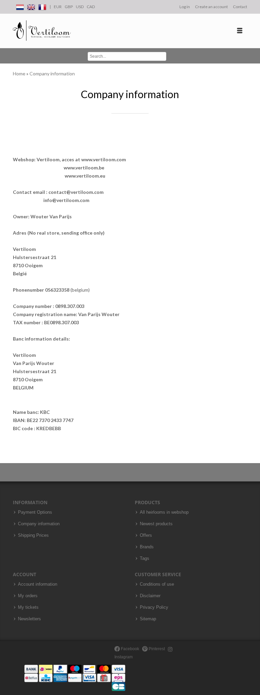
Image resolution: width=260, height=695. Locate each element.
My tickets (28, 607)
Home (19, 73)
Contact (240, 6)
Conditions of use (157, 584)
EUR (58, 6)
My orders (28, 596)
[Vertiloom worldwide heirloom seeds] (42, 31)
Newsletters (29, 619)
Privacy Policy (154, 607)
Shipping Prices (33, 535)
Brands (147, 547)
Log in (184, 6)
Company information (52, 73)
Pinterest (156, 648)
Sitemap (148, 619)
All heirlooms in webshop (164, 512)
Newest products (156, 524)
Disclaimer (150, 596)
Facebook (129, 648)
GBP (69, 6)
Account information (37, 584)
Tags (144, 558)
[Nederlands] (20, 6)
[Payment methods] (74, 677)
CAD (91, 6)
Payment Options (35, 512)
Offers (146, 535)
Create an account (211, 6)
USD (80, 6)
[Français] (42, 6)
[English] (31, 6)
